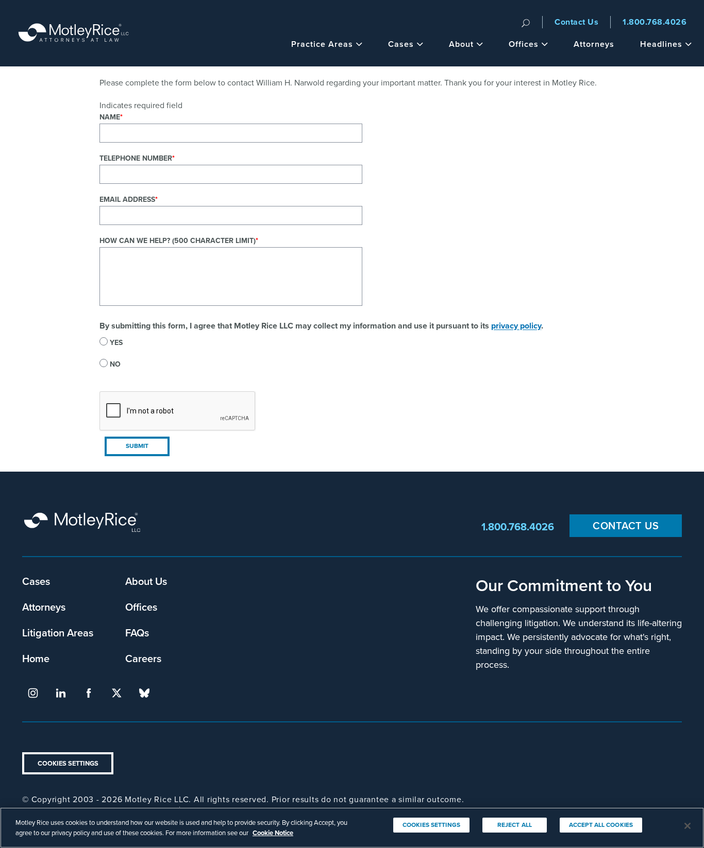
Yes (116, 342)
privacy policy (516, 326)
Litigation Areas (57, 632)
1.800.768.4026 (654, 22)
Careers (143, 658)
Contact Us (576, 22)
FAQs (137, 632)
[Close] (687, 826)
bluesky (144, 693)
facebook (88, 693)
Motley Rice (84, 527)
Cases (401, 44)
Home (35, 658)
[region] (352, 827)
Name (109, 117)
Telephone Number (135, 158)
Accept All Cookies (601, 824)
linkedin (61, 693)
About (461, 44)
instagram (33, 693)
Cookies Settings (68, 763)
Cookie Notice (273, 832)
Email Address (127, 199)
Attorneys (594, 44)
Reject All (514, 824)
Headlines (661, 44)
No (115, 364)
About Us (146, 581)
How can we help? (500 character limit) (177, 240)
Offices (524, 44)
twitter (116, 693)
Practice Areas (322, 44)
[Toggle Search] (525, 22)
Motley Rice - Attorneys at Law (73, 33)
